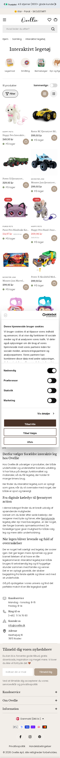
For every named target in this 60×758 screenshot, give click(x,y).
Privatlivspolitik (17, 746)
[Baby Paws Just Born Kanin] (16, 307)
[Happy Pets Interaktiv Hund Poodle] (16, 114)
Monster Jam (37, 179)
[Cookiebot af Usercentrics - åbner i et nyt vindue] (42, 315)
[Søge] (53, 29)
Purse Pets (8, 226)
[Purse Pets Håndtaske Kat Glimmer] (16, 209)
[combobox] (30, 29)
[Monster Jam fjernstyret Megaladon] (44, 162)
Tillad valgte (30, 433)
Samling (17, 39)
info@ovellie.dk (16, 625)
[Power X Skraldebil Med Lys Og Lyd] (44, 260)
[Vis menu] (4, 20)
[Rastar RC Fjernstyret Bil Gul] (44, 114)
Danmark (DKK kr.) (30, 718)
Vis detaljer (43, 413)
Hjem (5, 39)
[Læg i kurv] (26, 141)
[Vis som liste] (53, 94)
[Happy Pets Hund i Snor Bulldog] (44, 209)
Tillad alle (30, 424)
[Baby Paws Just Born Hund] (44, 307)
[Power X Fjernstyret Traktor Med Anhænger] (16, 162)
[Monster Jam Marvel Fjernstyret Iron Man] (16, 260)
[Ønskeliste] (49, 20)
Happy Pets (8, 131)
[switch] (51, 380)
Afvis (30, 442)
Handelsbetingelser (40, 746)
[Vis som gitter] (44, 94)
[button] (4, 4)
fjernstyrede (48, 518)
